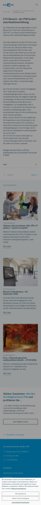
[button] (20, 494)
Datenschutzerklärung (18, 488)
